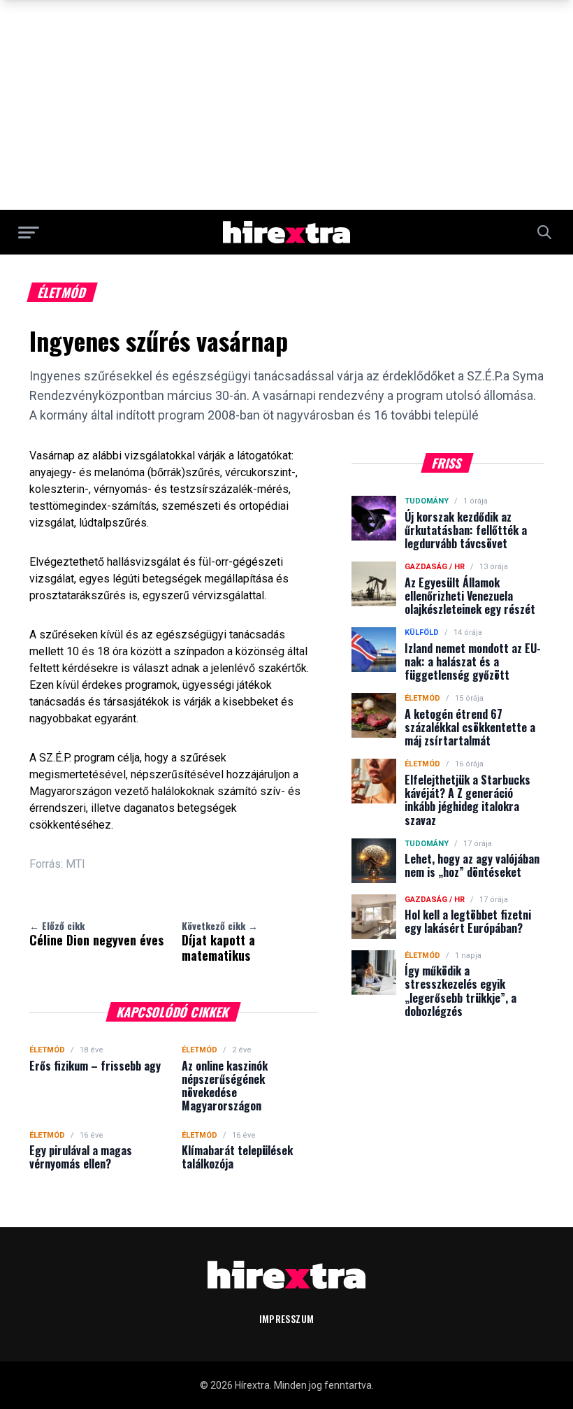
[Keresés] (544, 232)
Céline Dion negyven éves (96, 933)
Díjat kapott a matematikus (220, 941)
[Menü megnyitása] (28, 232)
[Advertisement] (286, 105)
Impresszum (286, 1318)
